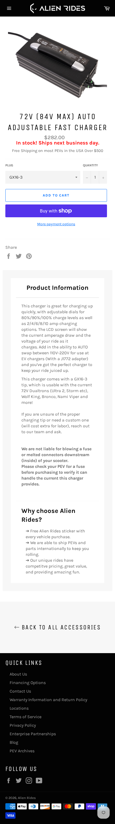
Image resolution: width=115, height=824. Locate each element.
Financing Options (28, 682)
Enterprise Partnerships (33, 733)
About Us (18, 674)
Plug (9, 165)
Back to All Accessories (60, 627)
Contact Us (20, 691)
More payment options (56, 224)
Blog (14, 742)
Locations (19, 708)
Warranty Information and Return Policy (48, 699)
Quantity (90, 165)
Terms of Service (25, 716)
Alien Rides (27, 798)
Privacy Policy (23, 725)
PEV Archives (22, 750)
